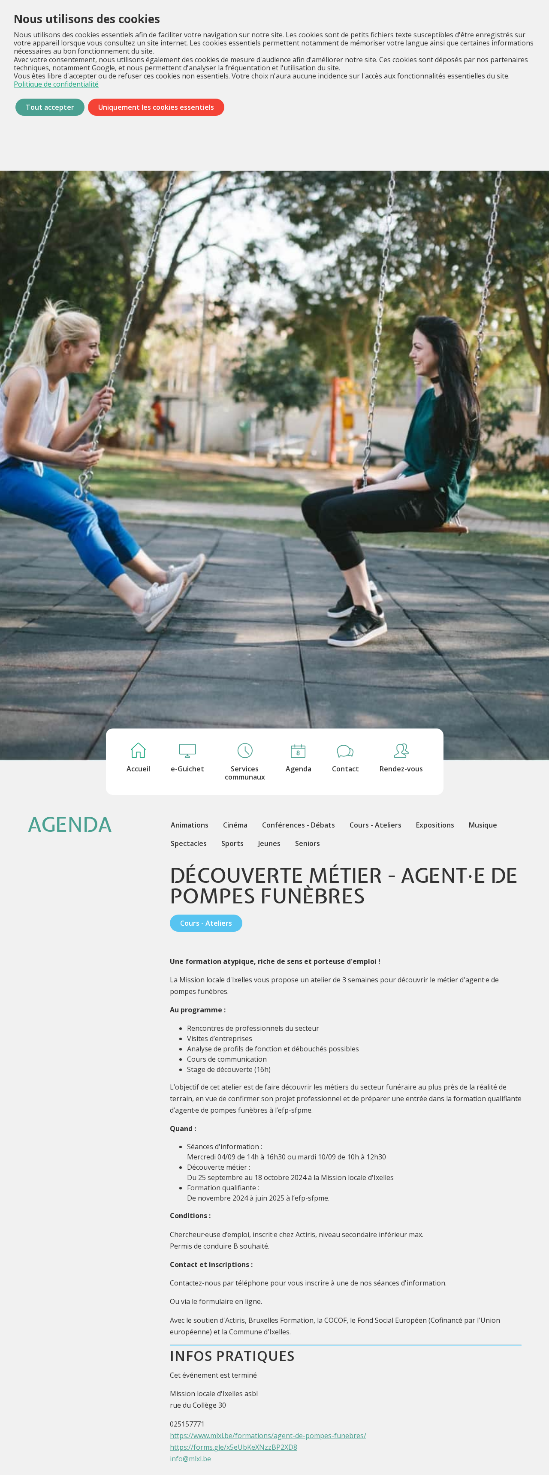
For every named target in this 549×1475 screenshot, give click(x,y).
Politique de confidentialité (56, 84)
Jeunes (269, 843)
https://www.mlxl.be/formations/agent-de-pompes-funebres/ (268, 1435)
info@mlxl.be (190, 1458)
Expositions (435, 825)
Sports (232, 843)
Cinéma (235, 825)
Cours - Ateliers (375, 825)
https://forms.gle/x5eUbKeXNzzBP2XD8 (233, 1447)
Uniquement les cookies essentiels (156, 107)
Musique (483, 825)
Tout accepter (50, 107)
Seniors (307, 843)
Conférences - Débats (298, 825)
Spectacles (189, 843)
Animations (189, 825)
